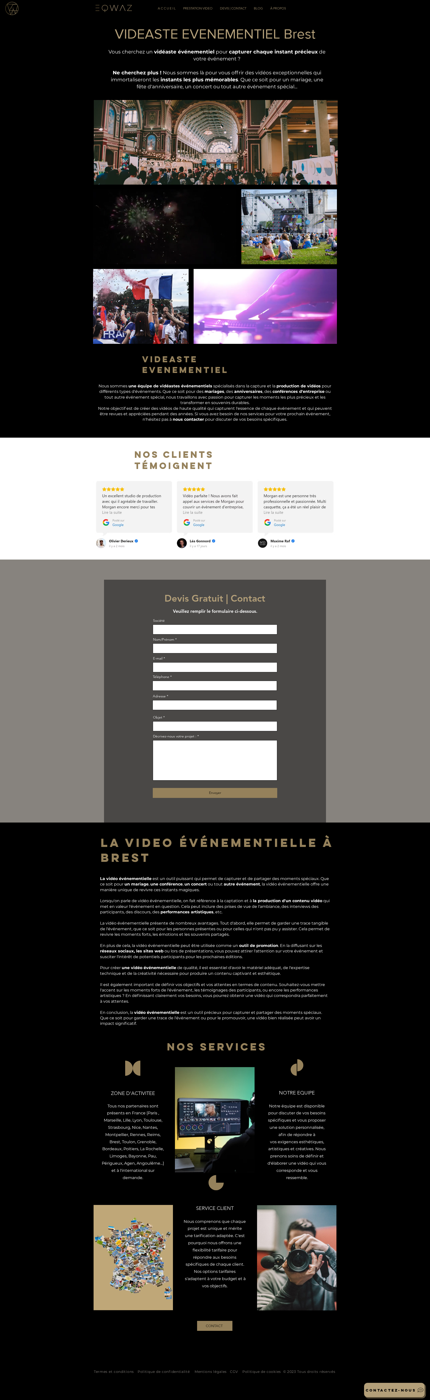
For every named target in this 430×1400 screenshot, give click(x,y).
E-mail (157, 658)
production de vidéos (298, 386)
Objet (157, 717)
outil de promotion (258, 945)
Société (159, 620)
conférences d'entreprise (298, 391)
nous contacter (188, 419)
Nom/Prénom (163, 639)
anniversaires (248, 391)
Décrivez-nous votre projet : (174, 736)
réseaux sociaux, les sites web (131, 951)
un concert (195, 884)
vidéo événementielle (156, 1012)
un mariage (136, 884)
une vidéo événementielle (149, 967)
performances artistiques (187, 912)
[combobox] (215, 705)
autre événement (242, 884)
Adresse (159, 696)
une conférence (166, 884)
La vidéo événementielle (126, 878)
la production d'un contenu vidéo (287, 900)
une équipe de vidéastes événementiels (170, 386)
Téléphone (161, 676)
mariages (214, 391)
